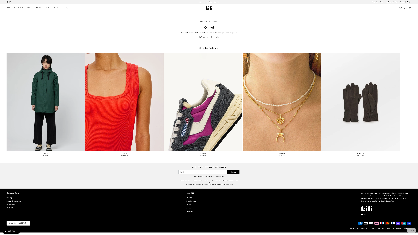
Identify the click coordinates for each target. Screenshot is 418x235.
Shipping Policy (375, 228)
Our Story (189, 197)
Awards (188, 208)
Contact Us (10, 208)
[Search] (67, 8)
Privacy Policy (364, 228)
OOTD (47, 8)
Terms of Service (353, 228)
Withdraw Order (397, 228)
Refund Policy (386, 228)
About (381, 2)
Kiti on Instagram (191, 201)
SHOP (8, 8)
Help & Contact (389, 2)
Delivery (9, 197)
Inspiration (375, 2)
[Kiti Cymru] (209, 8)
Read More (390, 201)
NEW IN (29, 8)
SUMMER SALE (18, 8)
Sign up (233, 172)
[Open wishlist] (400, 8)
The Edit (188, 204)
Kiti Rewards (11, 204)
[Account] (405, 8)
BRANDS (38, 8)
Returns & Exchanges (14, 201)
